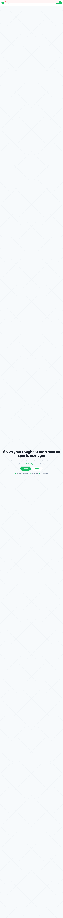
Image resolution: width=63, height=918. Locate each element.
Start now (25, 468)
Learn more (37, 468)
